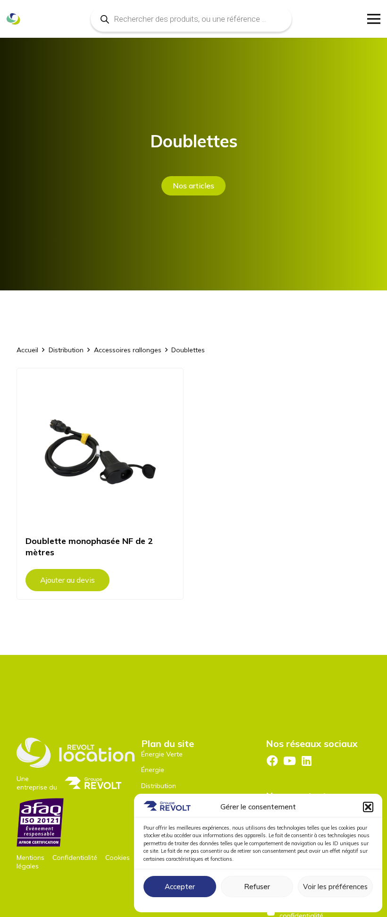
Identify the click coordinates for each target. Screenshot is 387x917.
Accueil (27, 350)
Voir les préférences (335, 886)
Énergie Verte (162, 754)
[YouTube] (289, 760)
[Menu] (374, 19)
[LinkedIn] (306, 760)
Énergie (152, 769)
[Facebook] (272, 760)
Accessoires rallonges (127, 350)
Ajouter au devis (67, 580)
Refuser (257, 886)
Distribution (66, 350)
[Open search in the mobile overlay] (191, 18)
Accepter (180, 886)
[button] (368, 807)
